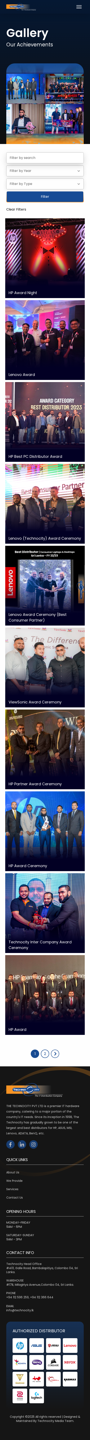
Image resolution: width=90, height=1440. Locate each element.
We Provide (14, 1181)
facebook (10, 1144)
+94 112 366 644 (41, 1297)
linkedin (22, 1144)
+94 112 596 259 (17, 1297)
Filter (45, 196)
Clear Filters (16, 209)
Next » (55, 1054)
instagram (33, 1144)
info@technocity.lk (20, 1310)
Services (12, 1189)
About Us (12, 1172)
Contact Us (14, 1197)
